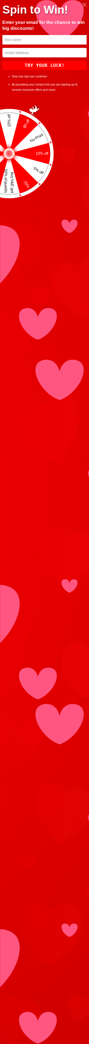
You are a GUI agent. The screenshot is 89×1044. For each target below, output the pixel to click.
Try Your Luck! (45, 65)
